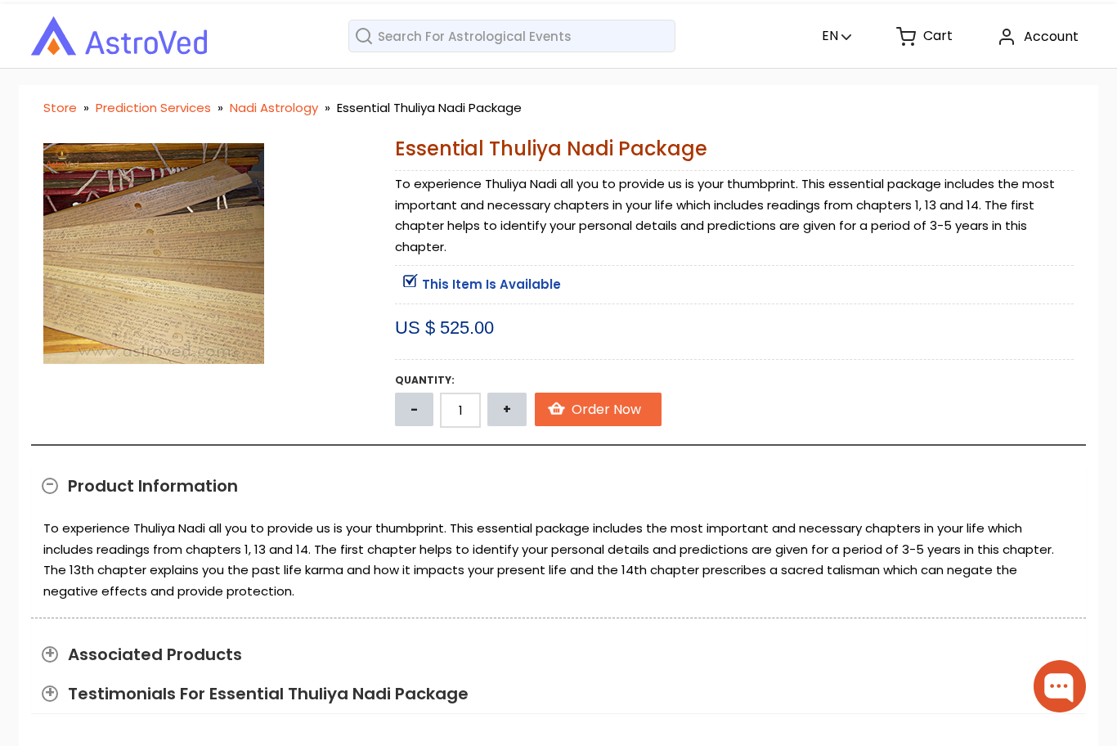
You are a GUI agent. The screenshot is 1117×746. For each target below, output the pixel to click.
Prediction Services (155, 107)
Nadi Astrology (275, 107)
